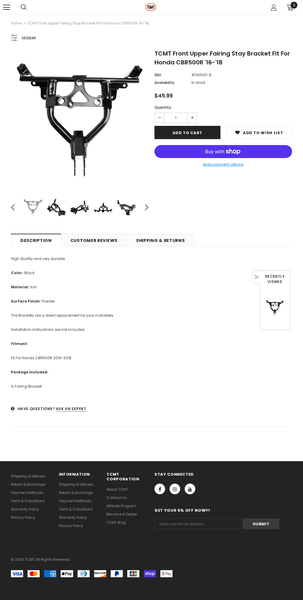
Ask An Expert (71, 408)
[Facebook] (159, 489)
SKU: (158, 74)
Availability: (164, 82)
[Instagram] (175, 489)
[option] (80, 119)
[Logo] (151, 7)
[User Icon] (274, 7)
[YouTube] (190, 489)
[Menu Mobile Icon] (6, 7)
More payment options (223, 164)
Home (16, 23)
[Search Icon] (24, 7)
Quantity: (163, 107)
